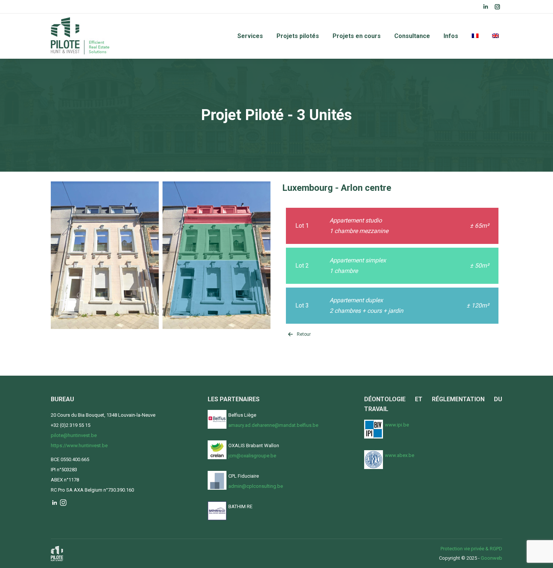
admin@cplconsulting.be (255, 486)
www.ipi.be (397, 425)
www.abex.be (399, 455)
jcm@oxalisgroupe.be (252, 455)
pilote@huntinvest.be (74, 435)
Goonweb (491, 558)
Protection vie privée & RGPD (471, 548)
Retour (304, 334)
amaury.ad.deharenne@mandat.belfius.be (273, 425)
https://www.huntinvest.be (79, 445)
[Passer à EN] (495, 36)
